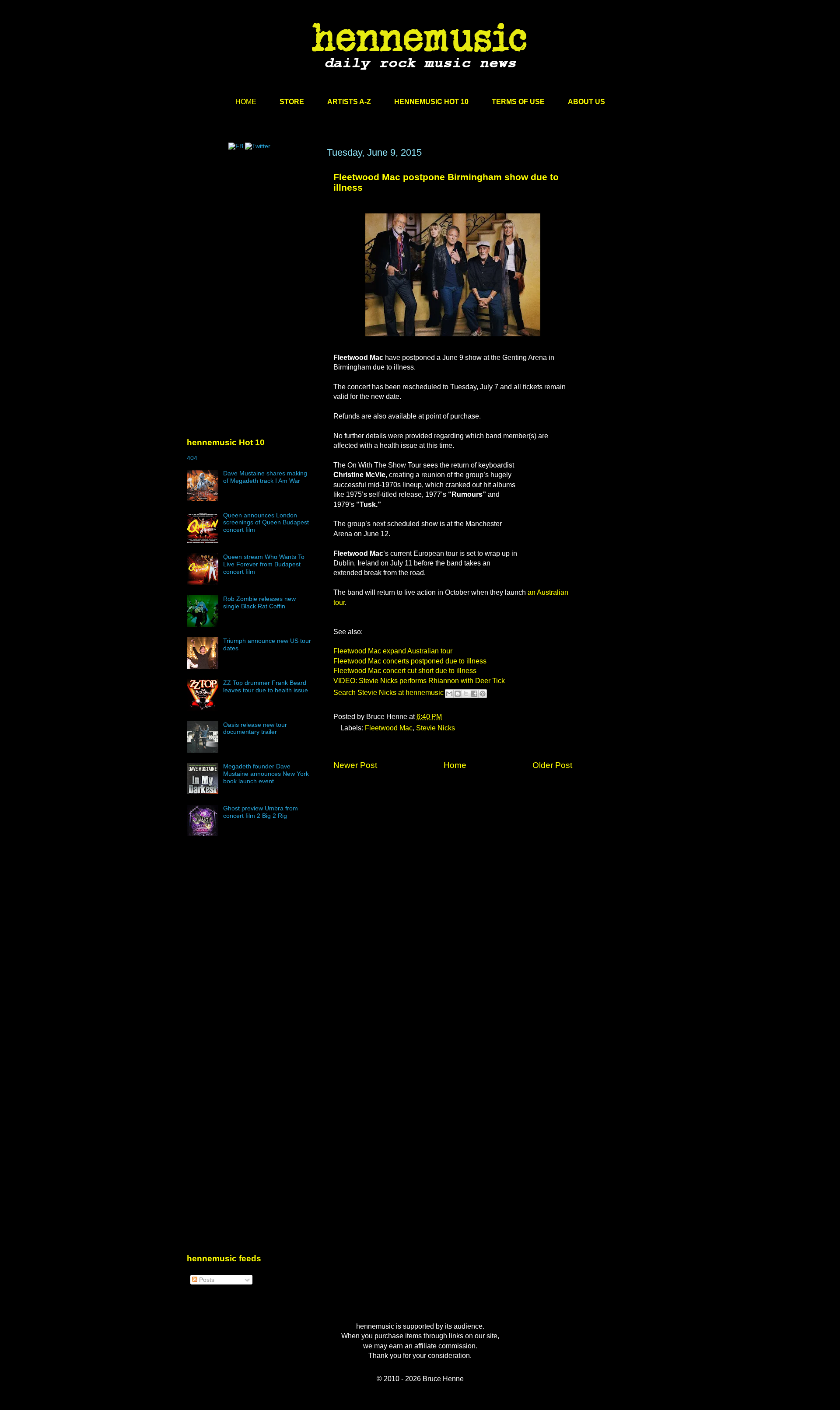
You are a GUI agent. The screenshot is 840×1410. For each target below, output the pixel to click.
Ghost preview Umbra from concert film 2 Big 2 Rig (260, 812)
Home (455, 765)
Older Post (552, 765)
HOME (245, 101)
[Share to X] (466, 693)
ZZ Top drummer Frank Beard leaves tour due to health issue (265, 686)
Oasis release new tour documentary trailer (255, 728)
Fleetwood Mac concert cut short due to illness (404, 670)
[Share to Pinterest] (482, 693)
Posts (205, 1279)
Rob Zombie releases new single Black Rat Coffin (259, 602)
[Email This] (449, 693)
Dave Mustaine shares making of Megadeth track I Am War (265, 477)
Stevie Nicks (435, 728)
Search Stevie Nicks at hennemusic (388, 692)
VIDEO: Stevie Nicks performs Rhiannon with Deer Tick (419, 680)
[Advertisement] (252, 230)
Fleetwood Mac (389, 728)
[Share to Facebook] (474, 693)
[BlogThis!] (457, 693)
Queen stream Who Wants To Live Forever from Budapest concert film (263, 564)
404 (192, 457)
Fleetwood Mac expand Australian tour (392, 651)
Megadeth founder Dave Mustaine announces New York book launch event (266, 774)
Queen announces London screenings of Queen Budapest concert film (266, 523)
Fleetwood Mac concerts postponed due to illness (409, 661)
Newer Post (355, 765)
